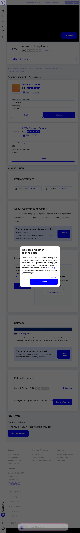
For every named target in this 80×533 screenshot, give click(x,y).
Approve (43, 282)
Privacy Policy (50, 268)
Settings (53, 277)
